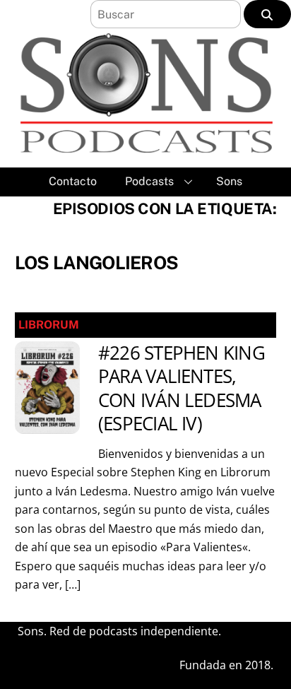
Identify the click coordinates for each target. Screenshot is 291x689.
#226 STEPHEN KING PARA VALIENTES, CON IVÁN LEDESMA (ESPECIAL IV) (181, 388)
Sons (229, 181)
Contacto (73, 181)
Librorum (48, 324)
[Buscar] (267, 14)
